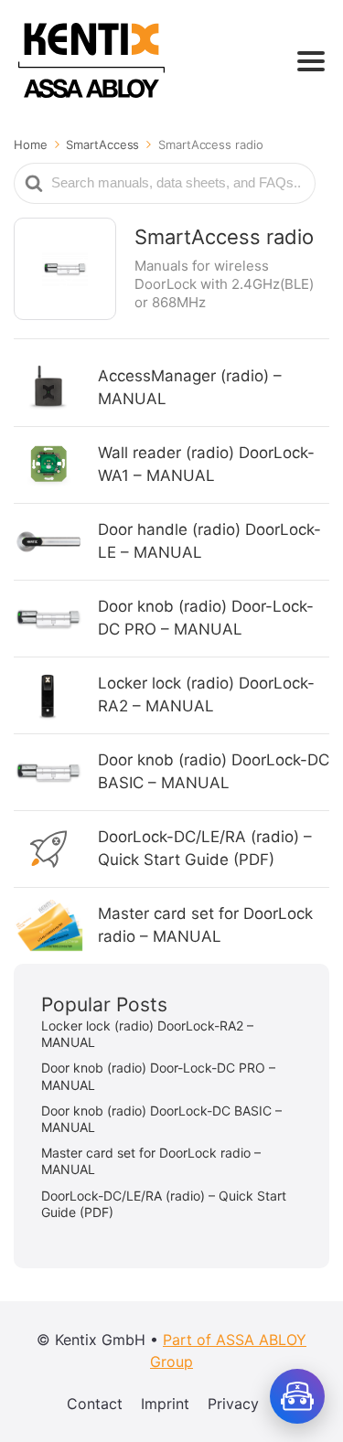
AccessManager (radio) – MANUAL (190, 388)
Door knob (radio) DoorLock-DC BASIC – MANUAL (213, 772)
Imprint (165, 1403)
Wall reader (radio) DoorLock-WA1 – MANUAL (206, 464)
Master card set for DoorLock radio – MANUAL (205, 925)
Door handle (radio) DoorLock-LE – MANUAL (209, 541)
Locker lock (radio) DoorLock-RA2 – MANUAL (206, 695)
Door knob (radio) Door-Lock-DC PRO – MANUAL (206, 618)
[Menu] (311, 61)
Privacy (233, 1403)
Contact (95, 1403)
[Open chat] (297, 1396)
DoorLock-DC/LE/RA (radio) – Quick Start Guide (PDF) (205, 849)
